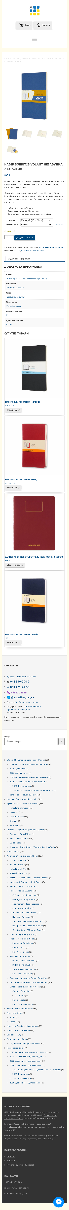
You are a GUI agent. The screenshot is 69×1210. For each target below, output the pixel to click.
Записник (34, 250)
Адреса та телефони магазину (21, 676)
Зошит (42, 250)
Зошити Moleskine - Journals (33, 59)
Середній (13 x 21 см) (15, 278)
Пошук (7, 736)
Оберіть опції (13, 410)
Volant (17, 250)
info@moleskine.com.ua (26, 702)
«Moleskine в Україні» (16, 1136)
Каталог (11, 1156)
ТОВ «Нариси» (39, 1136)
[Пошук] (61, 741)
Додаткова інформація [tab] (19, 258)
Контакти (46, 25)
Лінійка (9, 287)
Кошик (27, 25)
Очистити (59, 225)
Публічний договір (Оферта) (20, 1165)
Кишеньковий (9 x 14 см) (36, 278)
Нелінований (18, 287)
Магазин (16, 59)
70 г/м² (9, 324)
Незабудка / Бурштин (15, 297)
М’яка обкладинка (13, 306)
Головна (7, 59)
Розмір (12, 220)
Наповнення (12, 224)
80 (7, 315)
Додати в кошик (24, 237)
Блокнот (25, 250)
